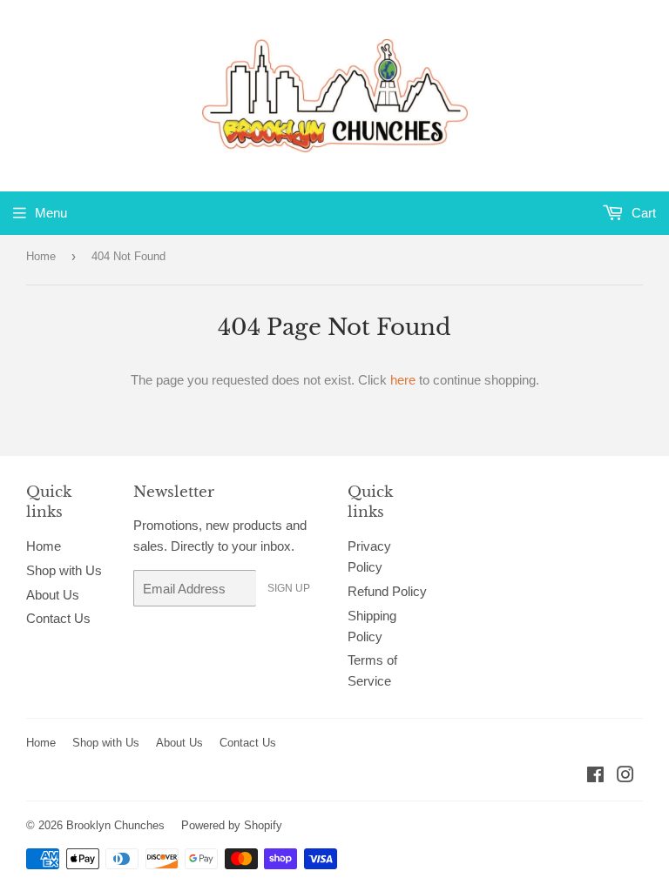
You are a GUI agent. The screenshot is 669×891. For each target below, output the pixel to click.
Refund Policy (387, 591)
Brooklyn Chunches (115, 825)
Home (41, 256)
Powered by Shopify (231, 825)
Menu (51, 212)
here (403, 379)
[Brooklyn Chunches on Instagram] (625, 776)
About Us (52, 594)
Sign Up (288, 588)
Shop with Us (64, 570)
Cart (642, 212)
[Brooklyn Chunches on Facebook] (595, 776)
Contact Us (58, 618)
